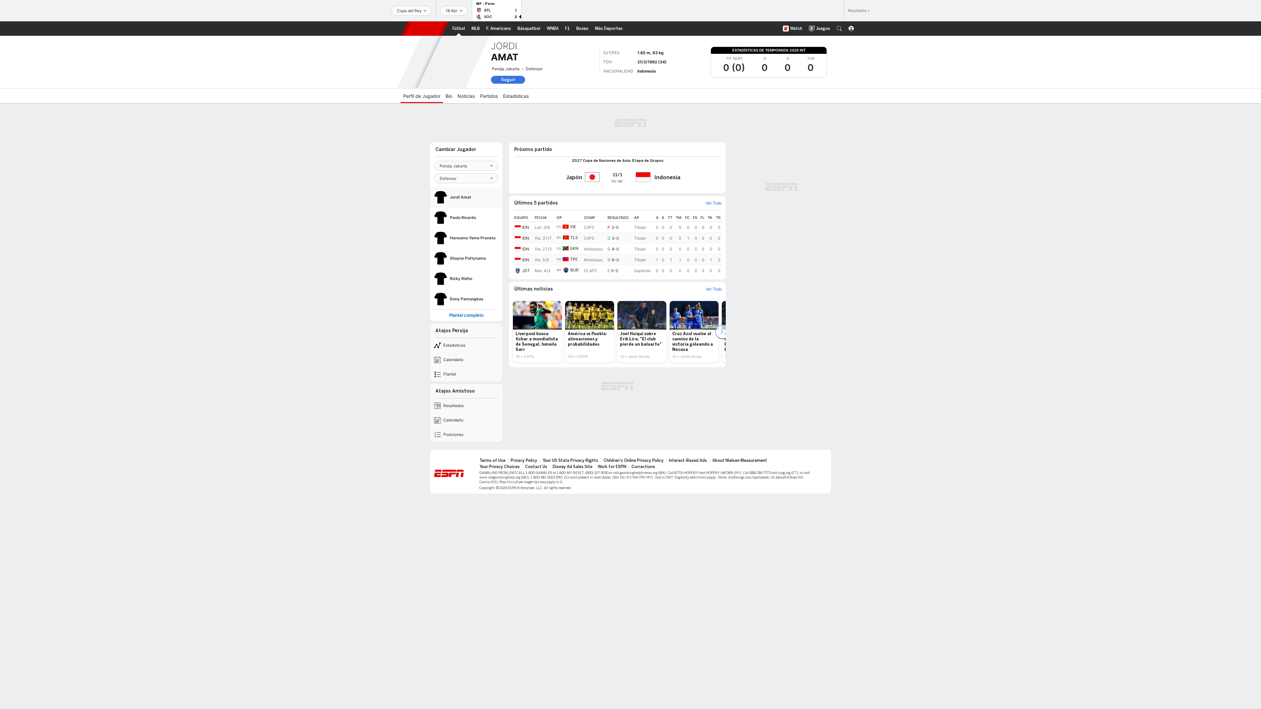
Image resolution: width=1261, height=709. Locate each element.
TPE (574, 259)
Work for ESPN (612, 466)
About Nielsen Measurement (739, 460)
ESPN (424, 28)
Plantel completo (466, 315)
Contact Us (536, 466)
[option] (537, 332)
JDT (526, 270)
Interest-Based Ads (688, 460)
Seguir (508, 79)
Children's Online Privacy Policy (634, 460)
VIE (573, 226)
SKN (574, 248)
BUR (574, 270)
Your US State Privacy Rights (570, 460)
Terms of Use (492, 460)
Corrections (643, 466)
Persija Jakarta (506, 68)
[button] (839, 28)
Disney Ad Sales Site (572, 466)
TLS (574, 237)
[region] (617, 245)
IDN (525, 227)
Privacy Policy (524, 460)
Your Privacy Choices (499, 466)
